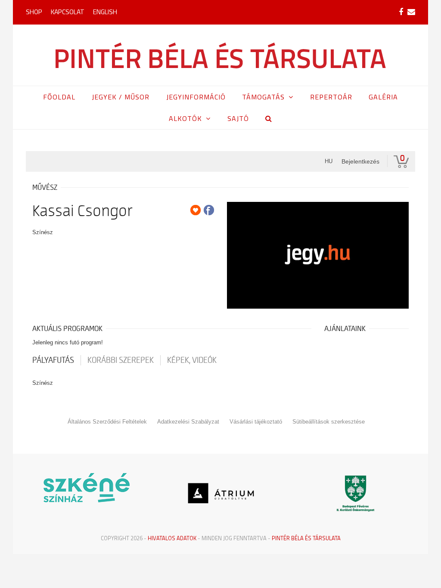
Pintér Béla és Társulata (306, 538)
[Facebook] (401, 12)
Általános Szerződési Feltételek (107, 421)
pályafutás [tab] (53, 360)
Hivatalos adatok (172, 538)
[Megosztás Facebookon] (209, 210)
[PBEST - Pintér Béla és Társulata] (220, 55)
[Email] (411, 12)
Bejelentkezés (360, 161)
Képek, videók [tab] (192, 360)
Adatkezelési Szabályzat (188, 421)
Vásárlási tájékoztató (256, 421)
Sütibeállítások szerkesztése (328, 421)
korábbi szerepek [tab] (120, 360)
